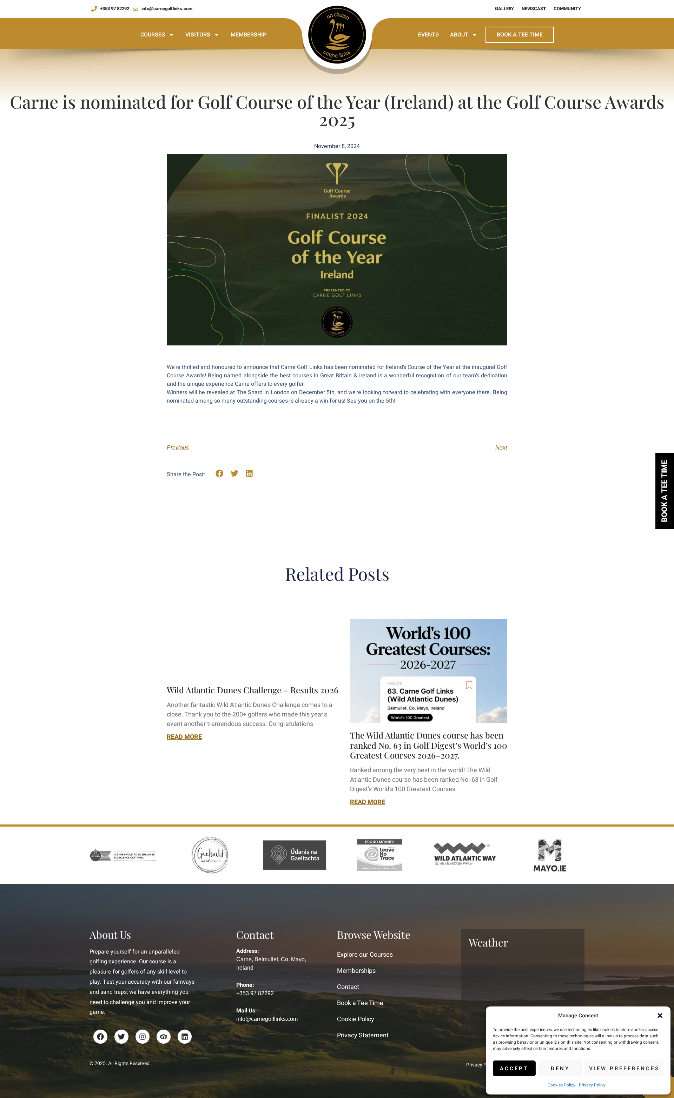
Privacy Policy (592, 1085)
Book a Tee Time (520, 35)
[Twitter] (121, 1037)
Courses (152, 35)
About (459, 35)
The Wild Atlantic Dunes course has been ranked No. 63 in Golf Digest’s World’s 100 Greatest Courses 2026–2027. (428, 745)
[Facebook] (100, 1037)
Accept (514, 1068)
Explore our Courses (365, 954)
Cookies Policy (561, 1085)
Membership (248, 35)
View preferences (624, 1068)
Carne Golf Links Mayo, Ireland (523, 992)
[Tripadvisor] (164, 1037)
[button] (659, 1015)
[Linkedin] (185, 1037)
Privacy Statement (363, 1035)
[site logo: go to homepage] (337, 27)
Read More (184, 737)
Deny (560, 1068)
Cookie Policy (355, 1019)
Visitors (197, 35)
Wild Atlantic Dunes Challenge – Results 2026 (252, 689)
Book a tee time (664, 491)
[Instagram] (143, 1037)
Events (428, 35)
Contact (348, 987)
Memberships (356, 971)
